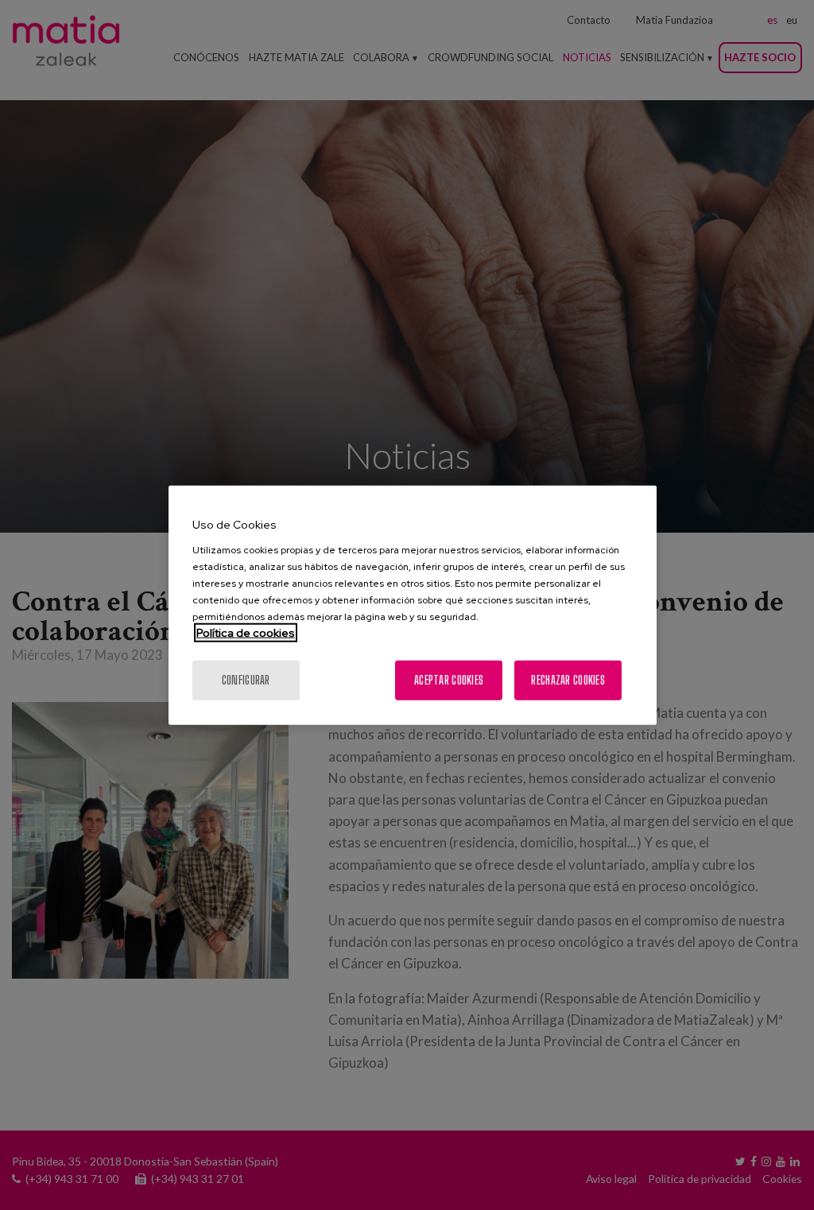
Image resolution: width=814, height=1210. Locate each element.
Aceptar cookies (448, 679)
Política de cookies (245, 632)
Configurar (246, 679)
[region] (413, 605)
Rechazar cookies (567, 679)
